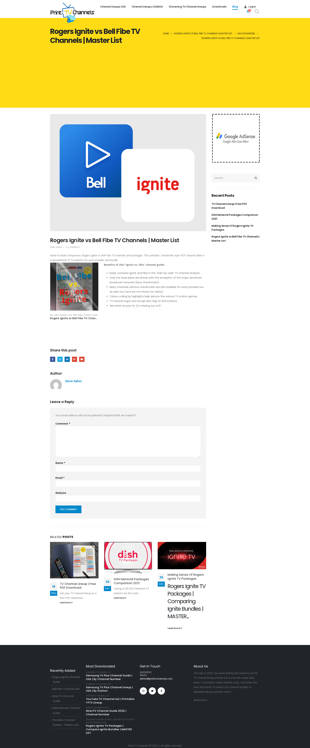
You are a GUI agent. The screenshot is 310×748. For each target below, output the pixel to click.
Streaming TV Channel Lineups (187, 6)
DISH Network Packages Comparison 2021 (131, 581)
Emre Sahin (56, 247)
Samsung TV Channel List (98, 672)
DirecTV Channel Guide (97, 707)
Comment (62, 423)
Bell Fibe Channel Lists (61, 315)
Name (60, 463)
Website (60, 493)
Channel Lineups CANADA (147, 6)
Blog (235, 6)
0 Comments (73, 247)
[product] (74, 287)
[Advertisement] (155, 77)
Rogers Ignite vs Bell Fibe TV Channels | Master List (235, 238)
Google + (74, 359)
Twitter (60, 359)
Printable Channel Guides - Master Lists (93, 315)
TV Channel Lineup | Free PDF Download (78, 586)
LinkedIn (67, 359)
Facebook (52, 359)
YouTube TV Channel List (97, 696)
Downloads (219, 6)
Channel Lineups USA (113, 6)
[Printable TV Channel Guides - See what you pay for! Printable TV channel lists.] (72, 13)
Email (81, 359)
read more (65, 602)
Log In (252, 6)
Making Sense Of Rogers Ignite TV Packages (186, 576)
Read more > (201, 700)
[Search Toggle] (257, 11)
